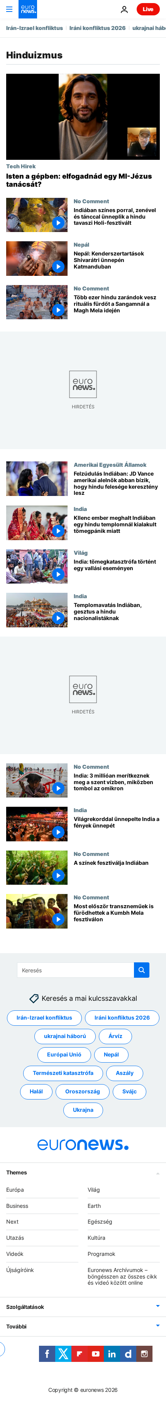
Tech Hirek (21, 166)
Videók (15, 1253)
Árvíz (115, 1036)
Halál (36, 1091)
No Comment (91, 201)
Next (12, 1222)
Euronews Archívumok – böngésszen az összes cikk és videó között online (122, 1276)
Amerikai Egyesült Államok (110, 464)
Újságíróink (20, 1270)
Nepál (81, 244)
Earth (94, 1205)
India (80, 509)
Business (17, 1205)
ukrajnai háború (65, 1036)
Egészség (100, 1222)
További (16, 1326)
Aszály (125, 1073)
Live (148, 9)
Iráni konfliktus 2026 (97, 28)
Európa (15, 1189)
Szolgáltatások (25, 1307)
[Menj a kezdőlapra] (28, 9)
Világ (81, 552)
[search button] (141, 970)
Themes (16, 1172)
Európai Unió (64, 1054)
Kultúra (96, 1238)
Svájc (129, 1091)
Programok (101, 1253)
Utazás (15, 1238)
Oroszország (82, 1091)
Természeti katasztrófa (63, 1073)
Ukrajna (83, 1110)
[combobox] (83, 970)
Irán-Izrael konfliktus (34, 28)
